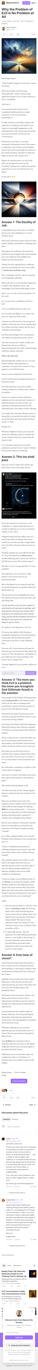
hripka (8, 1138)
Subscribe (26, 3)
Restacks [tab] (15, 1119)
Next (31, 1105)
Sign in (34, 3)
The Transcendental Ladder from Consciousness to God (13, 1292)
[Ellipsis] (35, 1138)
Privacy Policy (25, 1354)
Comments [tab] (6, 1119)
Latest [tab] (9, 1265)
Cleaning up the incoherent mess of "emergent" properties (14, 1280)
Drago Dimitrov (11, 27)
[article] (19, 1278)
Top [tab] (4, 1265)
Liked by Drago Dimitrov (14, 1141)
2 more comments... (8, 1255)
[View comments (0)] (11, 1304)
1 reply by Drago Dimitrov (16, 1193)
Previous (8, 1105)
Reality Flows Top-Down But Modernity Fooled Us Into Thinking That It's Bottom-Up (14, 1273)
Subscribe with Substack (20, 1345)
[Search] (34, 1265)
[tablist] (10, 1119)
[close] (32, 1311)
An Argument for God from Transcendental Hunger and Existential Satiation (11, 1297)
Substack (9, 1366)
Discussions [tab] (17, 1265)
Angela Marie (10, 1200)
